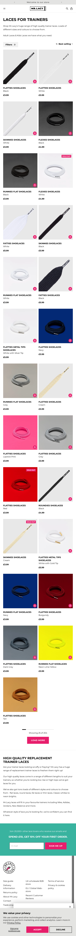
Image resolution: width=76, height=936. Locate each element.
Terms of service (56, 881)
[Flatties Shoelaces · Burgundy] (56, 591)
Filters (9, 44)
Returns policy (10, 892)
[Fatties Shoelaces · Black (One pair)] (56, 274)
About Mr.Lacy (10, 896)
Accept (37, 929)
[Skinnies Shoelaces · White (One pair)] (20, 118)
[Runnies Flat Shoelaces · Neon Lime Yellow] (56, 643)
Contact (7, 901)
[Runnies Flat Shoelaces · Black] (20, 170)
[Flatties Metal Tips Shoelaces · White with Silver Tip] (20, 326)
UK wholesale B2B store (35, 882)
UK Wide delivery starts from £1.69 (38, 2)
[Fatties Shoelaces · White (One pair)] (20, 222)
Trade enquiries (10, 905)
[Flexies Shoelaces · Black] (56, 118)
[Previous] (14, 2)
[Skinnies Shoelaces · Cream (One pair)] (20, 536)
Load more (38, 740)
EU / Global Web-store (34, 889)
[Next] (61, 2)
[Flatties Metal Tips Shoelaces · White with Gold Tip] (56, 536)
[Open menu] (4, 9)
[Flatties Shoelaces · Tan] (20, 694)
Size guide (8, 881)
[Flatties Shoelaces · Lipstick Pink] (20, 432)
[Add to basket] (35, 81)
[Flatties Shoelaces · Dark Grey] (20, 643)
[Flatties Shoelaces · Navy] (56, 326)
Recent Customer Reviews (34, 897)
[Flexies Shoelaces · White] (56, 170)
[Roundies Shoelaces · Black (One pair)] (56, 484)
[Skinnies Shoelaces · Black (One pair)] (56, 222)
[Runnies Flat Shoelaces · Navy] (20, 591)
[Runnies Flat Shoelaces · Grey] (20, 381)
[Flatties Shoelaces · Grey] (56, 432)
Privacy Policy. (14, 922)
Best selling (65, 44)
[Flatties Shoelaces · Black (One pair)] (20, 67)
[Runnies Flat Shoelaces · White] (20, 274)
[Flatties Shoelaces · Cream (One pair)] (56, 381)
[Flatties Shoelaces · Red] (20, 484)
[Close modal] (70, 907)
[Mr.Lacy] (38, 8)
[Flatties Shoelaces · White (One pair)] (56, 67)
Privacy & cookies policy (56, 886)
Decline (60, 929)
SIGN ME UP (56, 846)
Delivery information (9, 886)
